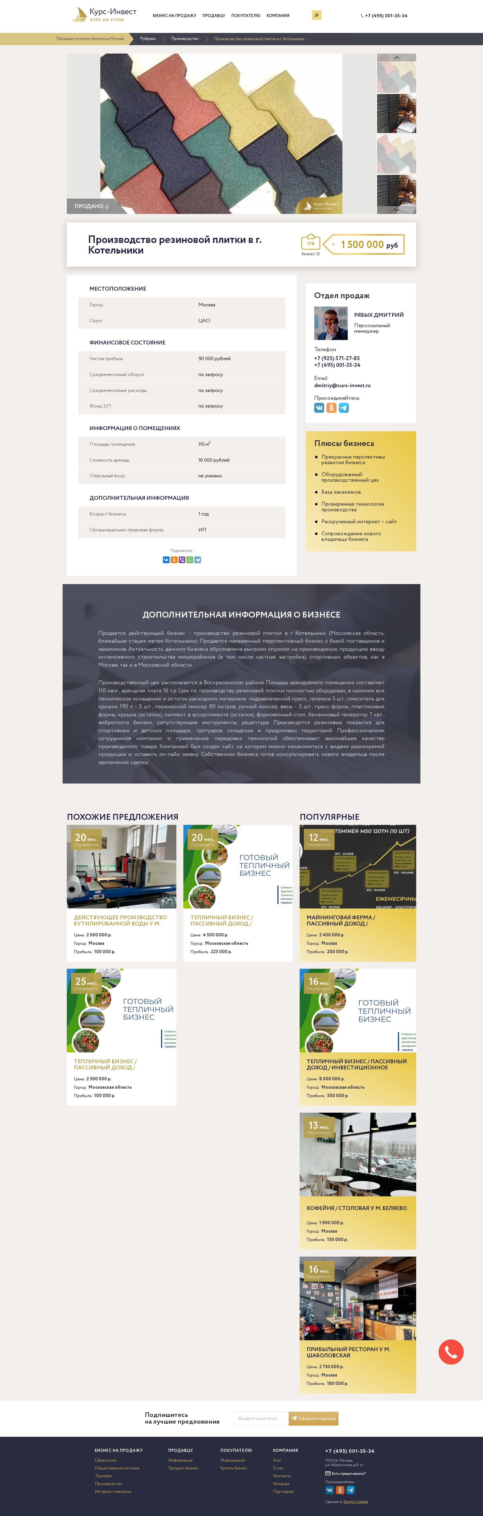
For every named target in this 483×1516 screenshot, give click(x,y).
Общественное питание (117, 1468)
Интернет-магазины (113, 1492)
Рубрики (148, 39)
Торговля (103, 1476)
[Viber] (182, 559)
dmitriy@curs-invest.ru (342, 386)
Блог (277, 1460)
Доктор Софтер (356, 1502)
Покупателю (246, 16)
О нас (278, 1468)
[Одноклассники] (174, 559)
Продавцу (214, 16)
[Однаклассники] (341, 1493)
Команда (281, 1484)
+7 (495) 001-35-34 (386, 16)
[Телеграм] (344, 411)
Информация (180, 1460)
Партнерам (283, 1492)
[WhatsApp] (189, 559)
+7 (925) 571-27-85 (337, 359)
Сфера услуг (106, 1460)
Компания (278, 16)
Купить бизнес (234, 1468)
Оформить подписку (317, 1418)
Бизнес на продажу (174, 16)
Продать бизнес (183, 1468)
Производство (185, 39)
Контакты (282, 1476)
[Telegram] (197, 559)
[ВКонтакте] (166, 559)
